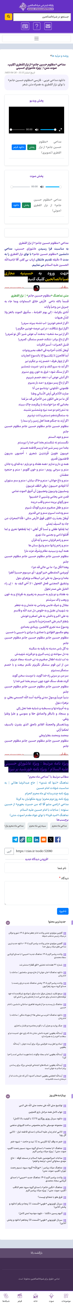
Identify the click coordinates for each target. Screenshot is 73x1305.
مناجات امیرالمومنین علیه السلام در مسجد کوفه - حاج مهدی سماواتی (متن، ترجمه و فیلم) (38, 1159)
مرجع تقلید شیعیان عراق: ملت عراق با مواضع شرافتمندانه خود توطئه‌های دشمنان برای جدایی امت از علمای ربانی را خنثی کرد (37, 995)
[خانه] (36, 6)
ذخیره (62, 911)
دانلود (16, 205)
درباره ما (36, 26)
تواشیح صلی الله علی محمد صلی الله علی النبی (40, 1105)
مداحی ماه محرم (59, 826)
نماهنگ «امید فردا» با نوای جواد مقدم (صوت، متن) (39, 815)
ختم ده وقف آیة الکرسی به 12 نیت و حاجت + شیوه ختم (36, 1142)
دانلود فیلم (18, 147)
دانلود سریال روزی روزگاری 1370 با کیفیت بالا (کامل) (37, 1119)
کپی (9, 851)
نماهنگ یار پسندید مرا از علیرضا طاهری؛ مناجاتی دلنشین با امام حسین (36, 1006)
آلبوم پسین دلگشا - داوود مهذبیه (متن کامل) (40, 1213)
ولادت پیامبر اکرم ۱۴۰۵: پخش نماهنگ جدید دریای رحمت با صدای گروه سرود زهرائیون (39, 984)
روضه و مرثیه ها (60, 56)
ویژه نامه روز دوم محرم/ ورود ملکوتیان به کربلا (42, 799)
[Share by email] (43, 839)
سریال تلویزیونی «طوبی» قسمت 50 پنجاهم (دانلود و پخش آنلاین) (36, 1221)
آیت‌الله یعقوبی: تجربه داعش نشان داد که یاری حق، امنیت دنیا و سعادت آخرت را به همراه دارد (37, 1035)
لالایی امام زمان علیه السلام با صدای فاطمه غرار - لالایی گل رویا (38, 1133)
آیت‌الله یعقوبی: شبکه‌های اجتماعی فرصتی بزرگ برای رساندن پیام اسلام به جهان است (37, 1066)
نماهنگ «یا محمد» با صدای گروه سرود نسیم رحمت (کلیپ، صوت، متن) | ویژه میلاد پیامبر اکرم (36, 1149)
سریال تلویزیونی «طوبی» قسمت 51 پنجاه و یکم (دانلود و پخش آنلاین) (37, 1205)
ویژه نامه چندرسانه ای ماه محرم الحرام (47, 793)
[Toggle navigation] (36, 38)
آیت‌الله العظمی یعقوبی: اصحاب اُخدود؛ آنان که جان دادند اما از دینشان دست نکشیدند (37, 1077)
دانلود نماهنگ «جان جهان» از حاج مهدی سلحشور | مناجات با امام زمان (38, 974)
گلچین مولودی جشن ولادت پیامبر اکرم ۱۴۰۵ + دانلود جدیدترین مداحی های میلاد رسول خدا (37, 945)
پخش (32, 147)
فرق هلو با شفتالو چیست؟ (50, 1197)
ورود (25, 26)
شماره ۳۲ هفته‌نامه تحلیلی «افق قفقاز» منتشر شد (40, 965)
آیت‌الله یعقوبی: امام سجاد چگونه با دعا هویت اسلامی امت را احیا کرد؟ (36, 1056)
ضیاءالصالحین (37, 1279)
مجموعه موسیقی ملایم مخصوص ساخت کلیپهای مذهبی (36, 1125)
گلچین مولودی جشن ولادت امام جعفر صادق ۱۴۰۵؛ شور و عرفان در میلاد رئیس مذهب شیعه (37, 934)
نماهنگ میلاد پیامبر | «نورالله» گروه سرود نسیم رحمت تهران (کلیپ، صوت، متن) (38, 1169)
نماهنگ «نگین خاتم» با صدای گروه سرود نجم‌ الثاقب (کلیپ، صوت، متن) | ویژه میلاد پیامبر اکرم (39, 1188)
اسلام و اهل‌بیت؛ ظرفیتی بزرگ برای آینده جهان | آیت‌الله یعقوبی (39, 1045)
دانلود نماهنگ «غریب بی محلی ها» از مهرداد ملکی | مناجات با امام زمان (38, 1016)
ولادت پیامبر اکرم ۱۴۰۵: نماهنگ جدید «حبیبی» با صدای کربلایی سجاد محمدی (36, 955)
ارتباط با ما (48, 26)
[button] (22, 839)
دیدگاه (65, 878)
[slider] (17, 129)
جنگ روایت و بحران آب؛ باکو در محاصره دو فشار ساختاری (38, 1025)
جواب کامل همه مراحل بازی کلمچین (45, 1112)
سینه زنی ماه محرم (37, 826)
